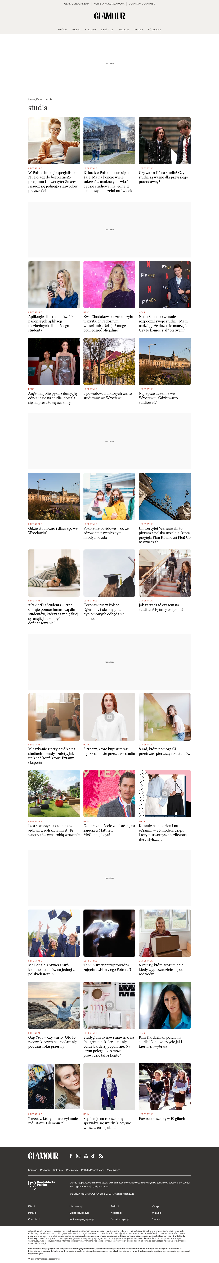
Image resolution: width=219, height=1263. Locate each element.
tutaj (57, 1259)
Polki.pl (115, 1206)
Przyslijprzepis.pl (120, 1219)
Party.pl (32, 1212)
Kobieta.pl (116, 1212)
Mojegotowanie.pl (79, 1212)
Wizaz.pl (156, 1212)
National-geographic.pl (81, 1219)
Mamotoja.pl (76, 1206)
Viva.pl (155, 1206)
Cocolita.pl (33, 1219)
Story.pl (156, 1219)
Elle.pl (31, 1206)
